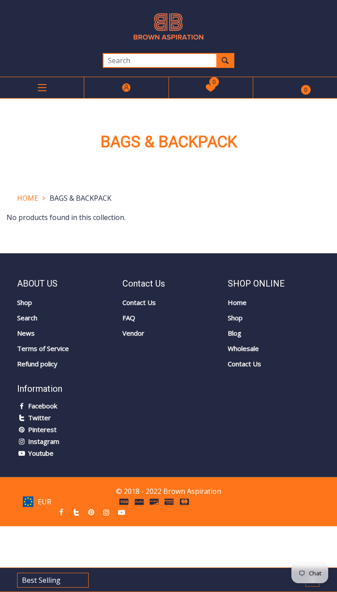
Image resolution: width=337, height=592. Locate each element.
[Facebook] (61, 512)
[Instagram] (106, 512)
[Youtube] (121, 512)
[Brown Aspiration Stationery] (168, 26)
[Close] (150, 537)
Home (27, 198)
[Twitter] (76, 512)
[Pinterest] (91, 512)
